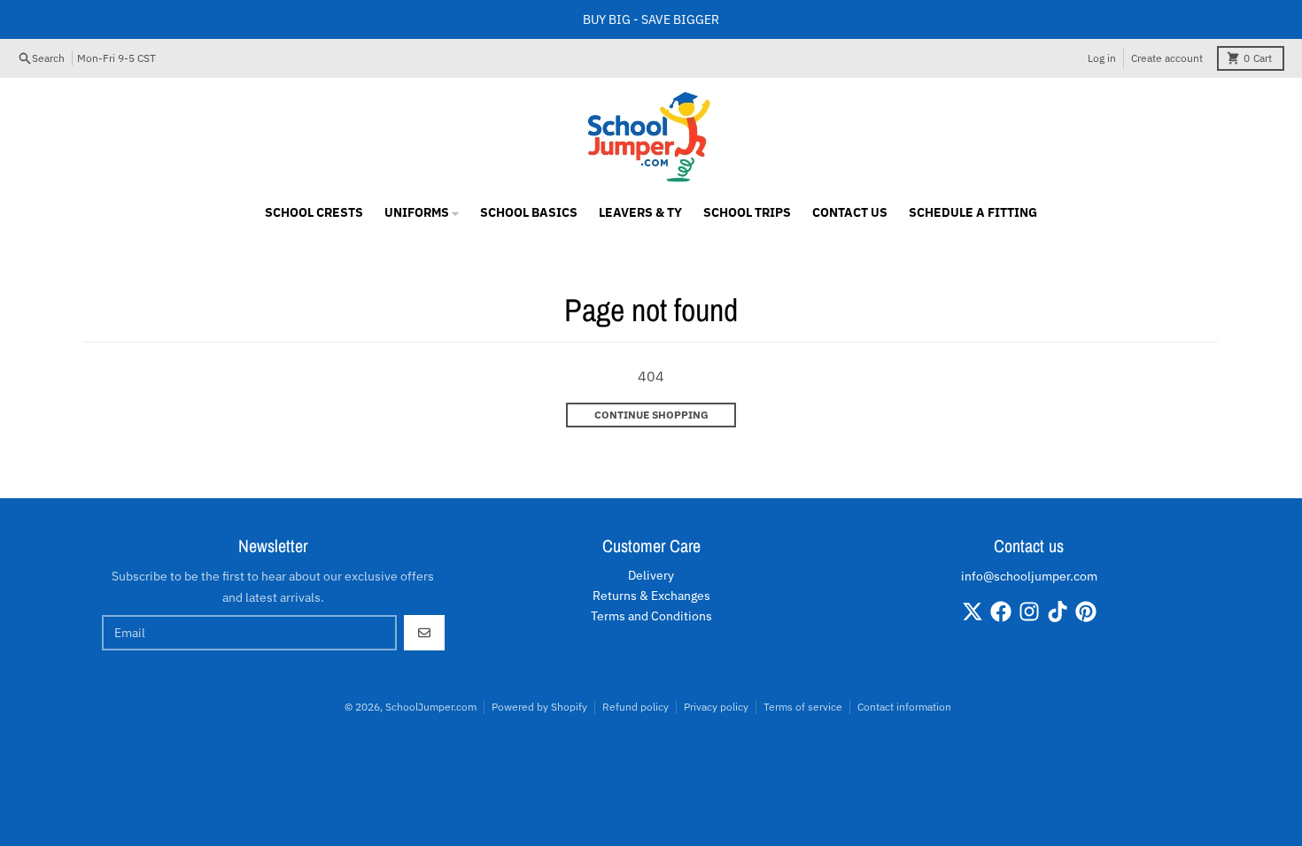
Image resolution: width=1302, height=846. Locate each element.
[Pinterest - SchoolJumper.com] (1086, 611)
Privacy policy (716, 706)
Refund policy (635, 706)
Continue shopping (651, 414)
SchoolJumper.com (431, 706)
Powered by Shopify (539, 706)
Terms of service (802, 706)
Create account (1167, 58)
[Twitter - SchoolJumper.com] (972, 611)
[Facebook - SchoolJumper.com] (1000, 611)
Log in (1102, 58)
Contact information (904, 706)
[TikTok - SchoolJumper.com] (1057, 611)
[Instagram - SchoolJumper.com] (1029, 611)
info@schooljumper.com (1029, 576)
